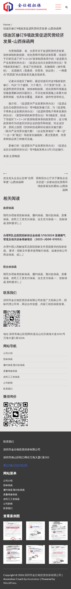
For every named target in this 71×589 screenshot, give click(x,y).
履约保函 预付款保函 (14, 365)
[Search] (66, 7)
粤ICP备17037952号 (15, 465)
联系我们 (8, 388)
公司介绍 (8, 353)
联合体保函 (10, 266)
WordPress (9, 582)
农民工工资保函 (11, 376)
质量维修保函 (10, 370)
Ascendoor (33, 578)
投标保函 (8, 359)
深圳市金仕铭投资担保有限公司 (42, 575)
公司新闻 (8, 382)
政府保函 (8, 207)
